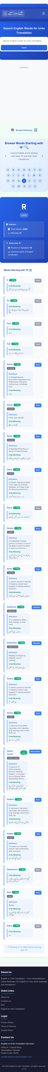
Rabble (10, 833)
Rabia (9, 926)
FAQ (2, 1005)
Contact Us (6, 1001)
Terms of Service (8, 1026)
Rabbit (10, 713)
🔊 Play (12, 280)
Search (24, 48)
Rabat (9, 507)
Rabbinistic (12, 643)
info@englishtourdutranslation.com (16, 1057)
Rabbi (9, 569)
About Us (5, 997)
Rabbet (10, 528)
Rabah (10, 405)
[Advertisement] (24, 93)
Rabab (10, 364)
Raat (9, 323)
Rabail (9, 436)
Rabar (9, 469)
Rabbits (10, 799)
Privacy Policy (7, 1022)
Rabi (9, 892)
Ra (8, 300)
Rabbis (10, 678)
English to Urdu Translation (13, 1009)
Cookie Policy (7, 1030)
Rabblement (12, 869)
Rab (8, 344)
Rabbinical (11, 607)
